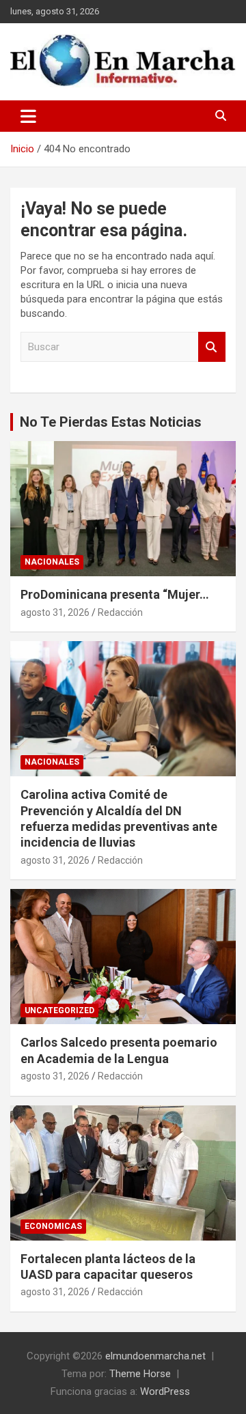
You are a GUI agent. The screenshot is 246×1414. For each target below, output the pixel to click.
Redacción (120, 612)
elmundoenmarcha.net (155, 1356)
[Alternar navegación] (28, 116)
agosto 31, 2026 (55, 612)
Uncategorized (59, 1010)
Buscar (212, 347)
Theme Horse (140, 1374)
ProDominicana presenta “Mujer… (114, 594)
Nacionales (52, 562)
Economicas (53, 1226)
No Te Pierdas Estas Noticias (111, 422)
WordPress (165, 1391)
